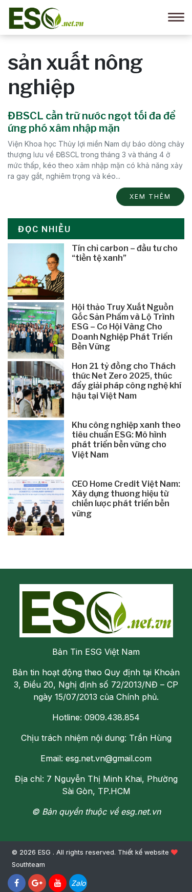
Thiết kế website (143, 852)
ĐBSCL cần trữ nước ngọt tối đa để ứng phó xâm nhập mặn (92, 122)
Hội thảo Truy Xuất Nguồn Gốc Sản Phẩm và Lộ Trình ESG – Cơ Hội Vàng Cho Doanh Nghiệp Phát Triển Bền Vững (123, 326)
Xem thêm (150, 196)
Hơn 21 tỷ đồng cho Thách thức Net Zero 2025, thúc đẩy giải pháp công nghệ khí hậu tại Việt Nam (126, 381)
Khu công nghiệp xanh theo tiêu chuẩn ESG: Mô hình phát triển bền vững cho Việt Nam (126, 440)
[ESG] (46, 16)
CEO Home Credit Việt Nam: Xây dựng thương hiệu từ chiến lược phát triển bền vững (126, 498)
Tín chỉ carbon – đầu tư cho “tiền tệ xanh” (125, 253)
